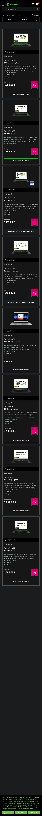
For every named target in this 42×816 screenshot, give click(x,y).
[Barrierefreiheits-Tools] (29, 4)
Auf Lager (37, 15)
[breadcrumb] (11, 15)
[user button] (33, 4)
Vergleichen (11, 52)
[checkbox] (32, 15)
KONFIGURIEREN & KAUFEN (21, 94)
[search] (21, 9)
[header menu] (4, 4)
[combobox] (30, 19)
